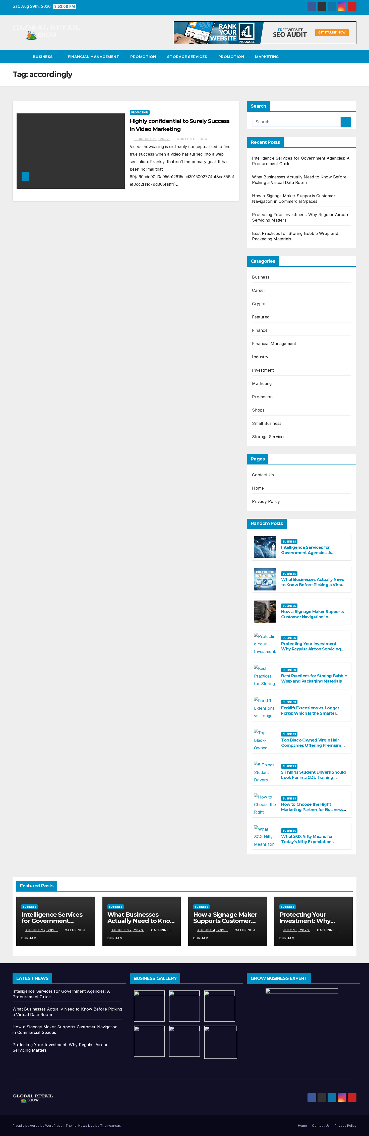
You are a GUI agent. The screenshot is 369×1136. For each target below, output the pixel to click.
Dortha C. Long (192, 139)
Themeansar (110, 1125)
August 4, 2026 (212, 930)
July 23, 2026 (296, 930)
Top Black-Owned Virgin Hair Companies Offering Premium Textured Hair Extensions (311, 745)
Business (43, 56)
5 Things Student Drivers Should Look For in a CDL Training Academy (313, 777)
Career (258, 290)
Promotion (143, 56)
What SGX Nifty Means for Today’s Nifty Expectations (307, 839)
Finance (259, 330)
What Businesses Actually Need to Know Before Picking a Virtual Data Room (313, 584)
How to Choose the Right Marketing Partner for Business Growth (312, 809)
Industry (260, 356)
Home (258, 488)
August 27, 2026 (41, 930)
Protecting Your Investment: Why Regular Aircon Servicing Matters (311, 649)
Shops (258, 410)
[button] (352, 56)
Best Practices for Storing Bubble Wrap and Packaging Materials (314, 679)
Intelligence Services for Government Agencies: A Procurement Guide (306, 552)
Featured (260, 316)
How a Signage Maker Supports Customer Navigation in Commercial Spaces (312, 617)
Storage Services (187, 56)
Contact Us (263, 474)
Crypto (258, 303)
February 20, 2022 (152, 139)
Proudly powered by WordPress (38, 1125)
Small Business (266, 423)
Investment (263, 370)
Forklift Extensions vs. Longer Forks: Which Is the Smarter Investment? (310, 713)
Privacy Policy (266, 501)
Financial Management (93, 56)
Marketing (267, 56)
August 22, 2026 (127, 930)
